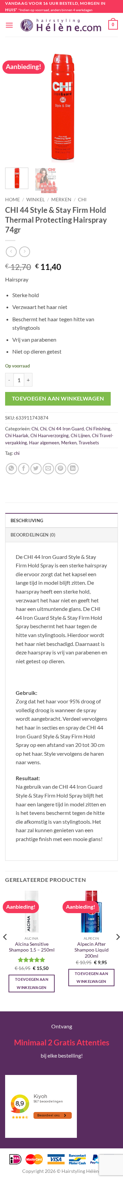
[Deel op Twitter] (36, 468)
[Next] (107, 106)
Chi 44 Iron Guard (66, 428)
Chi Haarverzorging (49, 435)
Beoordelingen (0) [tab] (33, 534)
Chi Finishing (98, 428)
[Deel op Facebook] (23, 468)
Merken (61, 199)
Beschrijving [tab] (27, 520)
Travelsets (89, 442)
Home (12, 199)
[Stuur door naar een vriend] (48, 468)
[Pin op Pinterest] (60, 468)
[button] (9, 25)
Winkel (35, 199)
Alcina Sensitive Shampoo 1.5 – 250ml (32, 947)
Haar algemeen (44, 442)
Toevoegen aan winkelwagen (58, 398)
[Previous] (16, 106)
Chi (82, 199)
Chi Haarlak (16, 435)
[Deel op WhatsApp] (11, 468)
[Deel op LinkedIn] (73, 468)
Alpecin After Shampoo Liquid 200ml (91, 950)
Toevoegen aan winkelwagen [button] (31, 983)
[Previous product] (24, 251)
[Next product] (11, 251)
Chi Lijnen (80, 435)
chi (16, 453)
